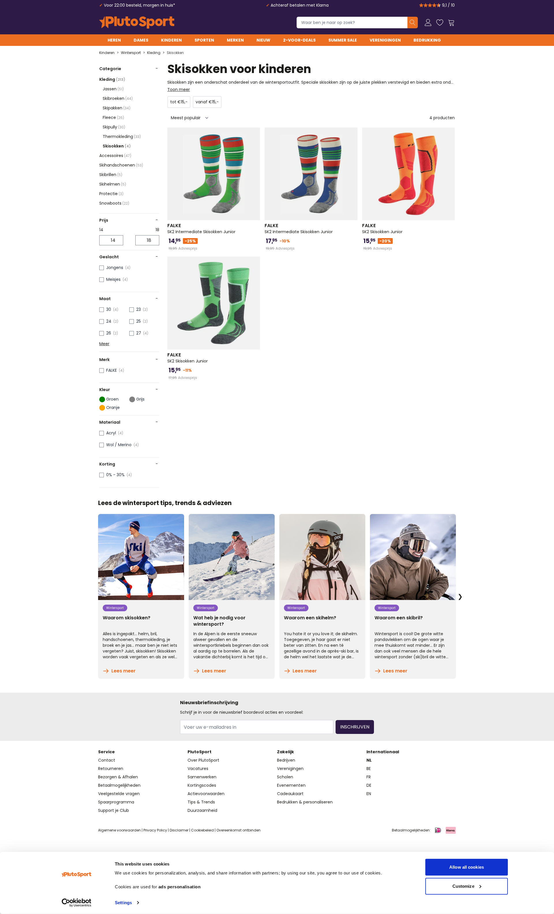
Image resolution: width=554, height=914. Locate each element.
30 (108, 309)
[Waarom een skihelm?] (322, 557)
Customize (463, 885)
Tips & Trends (201, 802)
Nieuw (263, 40)
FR (368, 777)
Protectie (111, 194)
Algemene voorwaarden (119, 830)
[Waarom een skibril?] (413, 557)
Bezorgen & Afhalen (118, 777)
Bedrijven (286, 760)
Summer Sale (342, 40)
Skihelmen (112, 184)
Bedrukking (427, 40)
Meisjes (113, 279)
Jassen (113, 89)
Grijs (140, 399)
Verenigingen (385, 40)
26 (108, 333)
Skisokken (175, 53)
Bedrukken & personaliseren (305, 802)
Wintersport (131, 53)
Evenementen (291, 785)
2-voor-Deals (299, 40)
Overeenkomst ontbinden (238, 830)
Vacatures (198, 768)
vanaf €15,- (207, 102)
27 (138, 333)
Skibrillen (110, 174)
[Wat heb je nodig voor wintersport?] (232, 557)
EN (368, 794)
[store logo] (136, 22)
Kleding (153, 53)
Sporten (204, 40)
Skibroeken (118, 98)
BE (368, 768)
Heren (114, 40)
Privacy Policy (155, 830)
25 (138, 321)
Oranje (113, 407)
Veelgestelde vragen (119, 794)
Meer (104, 344)
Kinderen (171, 40)
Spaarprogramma (116, 802)
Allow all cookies (466, 867)
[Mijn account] (428, 22)
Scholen (285, 777)
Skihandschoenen (121, 165)
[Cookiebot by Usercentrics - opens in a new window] (76, 902)
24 (108, 321)
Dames (141, 40)
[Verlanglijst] (439, 22)
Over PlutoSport (203, 760)
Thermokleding (122, 136)
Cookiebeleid (202, 830)
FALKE (111, 370)
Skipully (114, 127)
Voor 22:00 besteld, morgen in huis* (139, 5)
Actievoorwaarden (206, 794)
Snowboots (114, 203)
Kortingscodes (202, 785)
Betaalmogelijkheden (119, 785)
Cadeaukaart (290, 794)
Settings (123, 902)
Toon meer (178, 89)
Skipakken (116, 108)
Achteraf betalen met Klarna (300, 5)
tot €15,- (179, 102)
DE (368, 785)
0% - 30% (115, 475)
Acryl (111, 433)
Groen (112, 399)
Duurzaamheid (202, 810)
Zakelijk (285, 752)
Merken (235, 40)
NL (369, 760)
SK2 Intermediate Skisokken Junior (201, 229)
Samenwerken (202, 777)
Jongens (114, 267)
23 (138, 309)
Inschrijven (354, 727)
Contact (106, 760)
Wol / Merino (119, 445)
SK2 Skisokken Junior (382, 229)
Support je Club (113, 810)
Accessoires (115, 155)
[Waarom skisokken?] (141, 557)
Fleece (113, 117)
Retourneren (110, 768)
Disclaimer (179, 830)
